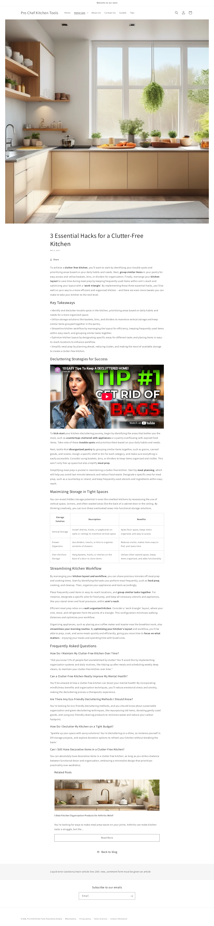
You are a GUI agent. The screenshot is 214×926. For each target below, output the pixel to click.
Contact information (118, 919)
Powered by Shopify (54, 919)
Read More (107, 837)
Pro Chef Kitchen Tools (36, 919)
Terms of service (100, 919)
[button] (80, 12)
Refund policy (70, 919)
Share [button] (56, 259)
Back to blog (109, 852)
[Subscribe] (131, 896)
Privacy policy (85, 919)
